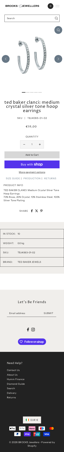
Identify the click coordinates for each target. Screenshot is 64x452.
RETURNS (50, 178)
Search (11, 388)
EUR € (34, 419)
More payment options (32, 172)
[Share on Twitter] (36, 210)
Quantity (32, 136)
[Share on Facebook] (31, 210)
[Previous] (6, 59)
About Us (12, 374)
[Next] (58, 59)
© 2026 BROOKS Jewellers (24, 442)
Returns (11, 397)
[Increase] (40, 144)
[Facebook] (28, 329)
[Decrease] (24, 144)
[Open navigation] (57, 6)
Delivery (11, 393)
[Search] (56, 18)
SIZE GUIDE (13, 178)
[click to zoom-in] (58, 30)
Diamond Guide (16, 384)
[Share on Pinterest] (41, 210)
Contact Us (13, 370)
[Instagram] (33, 329)
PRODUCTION (32, 178)
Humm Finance (15, 379)
